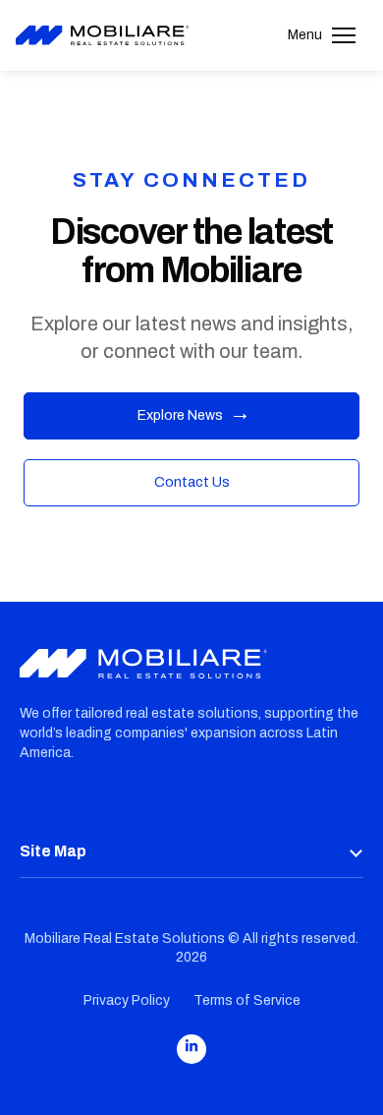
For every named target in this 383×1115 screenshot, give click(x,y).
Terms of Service (247, 1000)
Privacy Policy (126, 1000)
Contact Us (192, 482)
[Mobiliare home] (102, 36)
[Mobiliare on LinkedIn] (191, 1049)
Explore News (191, 415)
